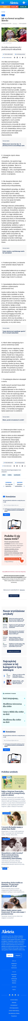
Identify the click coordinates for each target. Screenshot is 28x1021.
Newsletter (14, 974)
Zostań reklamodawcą (14, 1010)
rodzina (9, 475)
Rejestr (5, 6)
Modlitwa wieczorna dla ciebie (12, 705)
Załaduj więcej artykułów (14, 651)
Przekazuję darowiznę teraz (12, 559)
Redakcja (15, 23)
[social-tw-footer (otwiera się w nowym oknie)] (15, 995)
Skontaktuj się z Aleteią (14, 1013)
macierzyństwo (6, 813)
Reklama (14, 983)
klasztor (5, 868)
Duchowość (14, 967)
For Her (3, 12)
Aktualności (14, 963)
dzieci (18, 94)
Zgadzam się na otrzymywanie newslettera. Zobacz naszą (14, 510)
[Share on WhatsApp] (25, 57)
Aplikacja (14, 976)
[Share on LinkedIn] (17, 57)
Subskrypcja (14, 978)
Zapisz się (6, 514)
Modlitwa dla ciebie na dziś (12, 721)
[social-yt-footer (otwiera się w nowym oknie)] (9, 995)
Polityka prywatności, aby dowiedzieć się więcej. (14, 510)
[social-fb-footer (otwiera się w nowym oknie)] (12, 995)
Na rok (14, 989)
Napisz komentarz (14, 595)
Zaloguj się (22, 590)
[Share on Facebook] (14, 57)
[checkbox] (3, 508)
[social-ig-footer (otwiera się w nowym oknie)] (18, 995)
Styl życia (14, 965)
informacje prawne (14, 1008)
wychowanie (17, 475)
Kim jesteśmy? (14, 1005)
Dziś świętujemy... (11, 698)
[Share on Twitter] (20, 57)
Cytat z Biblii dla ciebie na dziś (13, 713)
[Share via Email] (22, 57)
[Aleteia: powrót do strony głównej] (14, 2)
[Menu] (4, 3)
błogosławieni (6, 839)
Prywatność (14, 1016)
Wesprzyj (13, 6)
